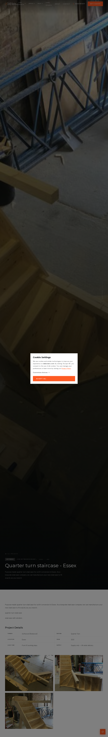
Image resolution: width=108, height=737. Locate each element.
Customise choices (40, 372)
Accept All (41, 379)
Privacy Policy (66, 368)
